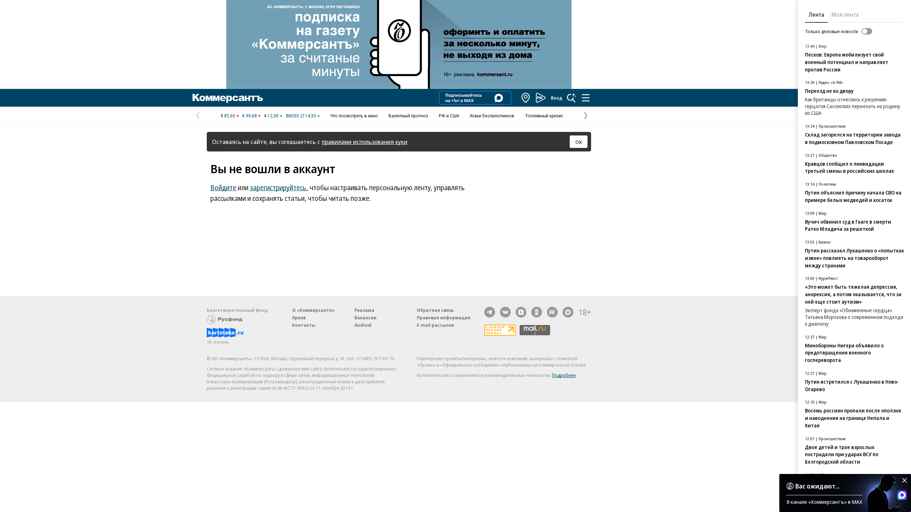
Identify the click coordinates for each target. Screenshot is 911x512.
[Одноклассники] (536, 312)
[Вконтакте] (505, 312)
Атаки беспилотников (492, 115)
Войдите (223, 187)
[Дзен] (521, 312)
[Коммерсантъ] (228, 98)
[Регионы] (526, 97)
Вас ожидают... (817, 486)
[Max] (568, 312)
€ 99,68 (249, 115)
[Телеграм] (489, 312)
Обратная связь (435, 310)
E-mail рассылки (435, 325)
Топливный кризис (544, 115)
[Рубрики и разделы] (585, 97)
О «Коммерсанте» (313, 310)
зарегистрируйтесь (278, 187)
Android (363, 325)
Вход (556, 98)
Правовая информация (443, 317)
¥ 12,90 (271, 115)
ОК (578, 141)
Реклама (364, 310)
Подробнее (564, 375)
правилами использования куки (364, 142)
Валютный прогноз (408, 115)
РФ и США (449, 115)
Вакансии (365, 317)
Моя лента (845, 14)
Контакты (303, 325)
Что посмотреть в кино (354, 115)
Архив (299, 317)
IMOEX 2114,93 (301, 115)
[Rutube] (552, 312)
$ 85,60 (228, 115)
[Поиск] (571, 97)
